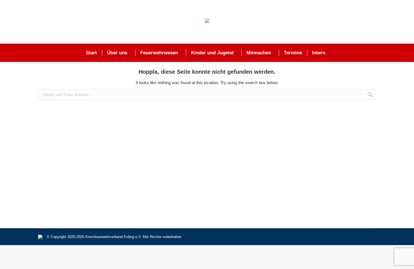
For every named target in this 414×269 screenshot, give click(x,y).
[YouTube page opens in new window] (393, 22)
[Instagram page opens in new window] (378, 22)
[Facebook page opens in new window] (362, 22)
